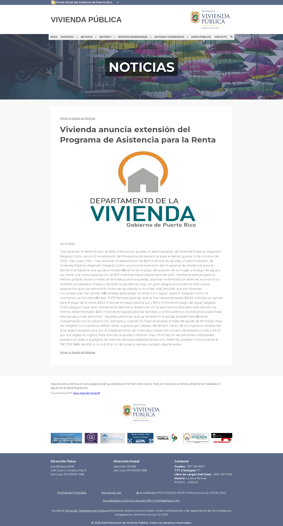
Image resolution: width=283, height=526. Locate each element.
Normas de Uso (111, 492)
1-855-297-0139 (222, 474)
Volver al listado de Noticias (77, 118)
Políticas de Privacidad (71, 492)
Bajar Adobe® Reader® (86, 393)
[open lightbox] (141, 191)
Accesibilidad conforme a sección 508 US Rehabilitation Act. (141, 500)
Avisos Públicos (201, 37)
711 (198, 470)
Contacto (220, 37)
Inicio (53, 37)
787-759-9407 (196, 466)
